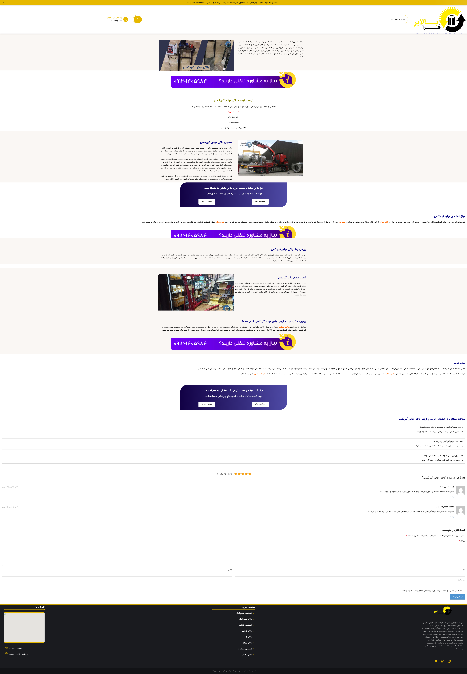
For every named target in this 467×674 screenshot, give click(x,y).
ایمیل (229, 569)
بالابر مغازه (384, 222)
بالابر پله (342, 222)
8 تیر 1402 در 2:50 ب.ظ (10, 507)
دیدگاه (462, 541)
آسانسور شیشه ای (244, 649)
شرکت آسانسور (284, 327)
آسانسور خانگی (245, 625)
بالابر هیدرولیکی (245, 619)
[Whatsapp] (443, 661)
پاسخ (452, 496)
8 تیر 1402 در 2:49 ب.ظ (10, 487)
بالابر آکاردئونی (246, 655)
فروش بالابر (219, 222)
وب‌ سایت (461, 580)
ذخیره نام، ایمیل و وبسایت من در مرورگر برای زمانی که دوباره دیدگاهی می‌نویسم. (431, 590)
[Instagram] (449, 661)
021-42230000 (116, 20)
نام (463, 569)
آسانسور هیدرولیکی (244, 613)
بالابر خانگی (390, 373)
